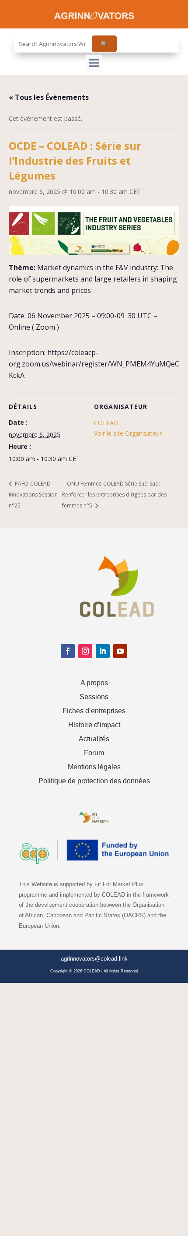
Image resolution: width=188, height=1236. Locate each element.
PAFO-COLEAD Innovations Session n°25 (33, 494)
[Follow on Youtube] (120, 651)
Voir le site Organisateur (128, 433)
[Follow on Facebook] (68, 651)
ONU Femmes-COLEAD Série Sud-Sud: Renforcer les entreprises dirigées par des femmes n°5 (114, 494)
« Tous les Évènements (49, 97)
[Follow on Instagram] (85, 651)
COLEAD (106, 423)
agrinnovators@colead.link (94, 958)
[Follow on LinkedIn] (103, 651)
